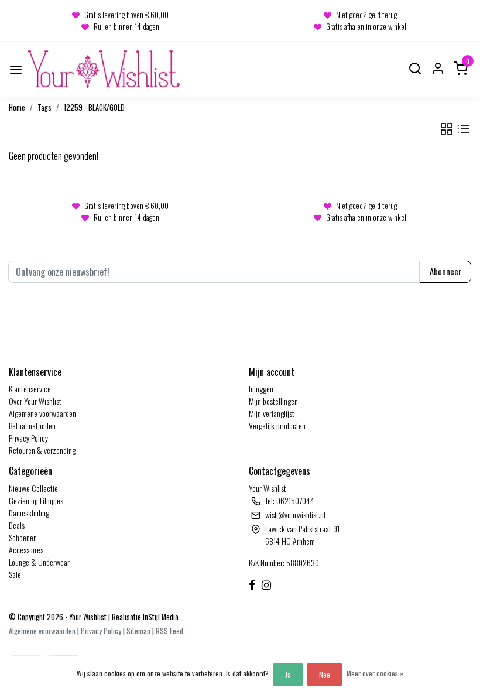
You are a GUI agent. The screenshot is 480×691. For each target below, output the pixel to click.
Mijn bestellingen (273, 401)
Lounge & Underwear (39, 562)
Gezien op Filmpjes (36, 500)
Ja (288, 674)
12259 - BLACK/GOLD (94, 107)
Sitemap (138, 631)
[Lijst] (463, 129)
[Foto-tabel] (446, 129)
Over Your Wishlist (35, 401)
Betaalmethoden (32, 425)
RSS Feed (169, 631)
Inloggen (261, 388)
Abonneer (445, 271)
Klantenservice (30, 388)
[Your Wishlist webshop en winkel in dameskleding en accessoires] (104, 69)
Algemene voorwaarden (42, 413)
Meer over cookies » (375, 673)
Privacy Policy (28, 438)
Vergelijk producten (277, 425)
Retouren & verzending (42, 450)
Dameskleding (29, 513)
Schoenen (23, 537)
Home (17, 107)
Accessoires (26, 549)
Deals (17, 525)
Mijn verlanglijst (271, 413)
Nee (324, 674)
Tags (44, 107)
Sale (15, 574)
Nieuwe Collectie (33, 488)
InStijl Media (160, 616)
